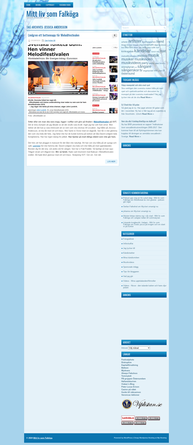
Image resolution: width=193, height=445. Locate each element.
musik (153, 55)
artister (135, 41)
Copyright (50, 5)
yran (160, 71)
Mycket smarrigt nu (149, 206)
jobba (149, 47)
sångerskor (130, 70)
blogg (123, 45)
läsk (158, 52)
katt (157, 48)
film (131, 47)
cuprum (149, 44)
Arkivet (124, 348)
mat (163, 51)
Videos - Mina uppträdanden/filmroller (139, 281)
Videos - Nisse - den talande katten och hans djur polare (144, 286)
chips (141, 45)
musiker (127, 59)
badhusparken (149, 42)
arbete (124, 42)
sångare (144, 66)
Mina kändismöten (131, 257)
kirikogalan (127, 51)
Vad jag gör (128, 276)
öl (164, 70)
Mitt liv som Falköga (52, 13)
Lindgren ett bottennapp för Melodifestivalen (53, 35)
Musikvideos (128, 262)
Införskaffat (128, 243)
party (145, 63)
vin (156, 70)
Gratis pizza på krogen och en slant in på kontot (144, 225)
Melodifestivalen (101, 122)
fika (127, 47)
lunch (153, 52)
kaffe (153, 48)
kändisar (142, 50)
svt (136, 67)
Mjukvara (125, 370)
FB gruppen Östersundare (133, 379)
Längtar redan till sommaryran (147, 218)
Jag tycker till (50, 40)
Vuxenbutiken (64, 5)
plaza (151, 63)
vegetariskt (148, 71)
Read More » (146, 97)
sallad (157, 63)
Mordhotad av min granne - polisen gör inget (143, 201)
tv (141, 70)
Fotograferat (128, 239)
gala (140, 47)
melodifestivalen (129, 56)
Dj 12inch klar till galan (130, 104)
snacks (162, 63)
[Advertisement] (140, 168)
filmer (136, 48)
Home (28, 5)
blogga (129, 45)
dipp (156, 45)
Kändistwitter (128, 253)
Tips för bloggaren (131, 271)
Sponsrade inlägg (130, 267)
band (160, 41)
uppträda (36, 146)
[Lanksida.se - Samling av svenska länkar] (128, 419)
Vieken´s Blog (127, 384)
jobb (144, 47)
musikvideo (143, 59)
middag (142, 55)
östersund (128, 73)
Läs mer (111, 162)
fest (122, 48)
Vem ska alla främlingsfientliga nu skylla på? (138, 121)
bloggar (135, 45)
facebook (162, 45)
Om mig (38, 5)
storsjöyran (127, 67)
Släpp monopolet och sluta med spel (135, 85)
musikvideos (131, 63)
